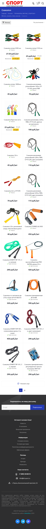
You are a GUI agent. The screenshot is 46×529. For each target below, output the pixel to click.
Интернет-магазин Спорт (23, 420)
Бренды (23, 461)
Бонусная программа (23, 429)
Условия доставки (23, 444)
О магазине (23, 426)
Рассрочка (23, 432)
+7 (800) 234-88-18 (24, 474)
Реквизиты (23, 464)
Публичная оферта (23, 450)
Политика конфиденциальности (23, 447)
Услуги (23, 458)
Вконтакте (18, 521)
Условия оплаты (23, 441)
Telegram (23, 521)
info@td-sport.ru (24, 478)
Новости (23, 423)
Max (28, 521)
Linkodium (27, 513)
